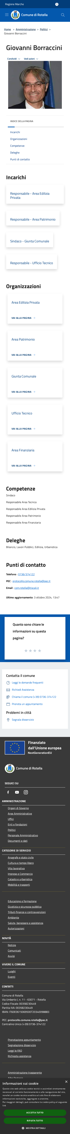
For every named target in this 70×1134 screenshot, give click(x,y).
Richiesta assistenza (19, 1056)
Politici (44, 29)
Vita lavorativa (16, 868)
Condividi (12, 59)
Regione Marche (14, 4)
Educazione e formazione (22, 901)
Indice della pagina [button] (21, 121)
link (4, 1105)
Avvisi (11, 956)
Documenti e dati (18, 841)
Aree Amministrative (20, 813)
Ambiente (13, 917)
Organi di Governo (18, 808)
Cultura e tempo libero (21, 863)
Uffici (11, 819)
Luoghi (12, 971)
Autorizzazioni (16, 928)
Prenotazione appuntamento (24, 1040)
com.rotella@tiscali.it (26, 588)
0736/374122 (26, 574)
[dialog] (35, 1106)
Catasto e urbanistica (20, 879)
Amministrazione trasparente (25, 1073)
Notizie (12, 945)
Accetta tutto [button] (34, 1112)
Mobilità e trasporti (19, 885)
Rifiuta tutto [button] (35, 1120)
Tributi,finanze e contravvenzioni (27, 912)
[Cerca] (63, 15)
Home (7, 29)
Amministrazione (26, 29)
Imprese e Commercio (20, 874)
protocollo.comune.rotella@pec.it (31, 581)
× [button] (66, 1082)
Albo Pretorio (15, 1078)
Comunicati (14, 950)
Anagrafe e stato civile (21, 857)
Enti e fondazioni (17, 824)
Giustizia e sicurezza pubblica (24, 907)
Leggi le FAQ (15, 1051)
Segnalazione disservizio (22, 1045)
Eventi (11, 977)
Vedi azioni (29, 59)
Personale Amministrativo (23, 835)
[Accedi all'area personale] (57, 4)
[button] (35, 1128)
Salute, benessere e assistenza (25, 923)
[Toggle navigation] (7, 15)
